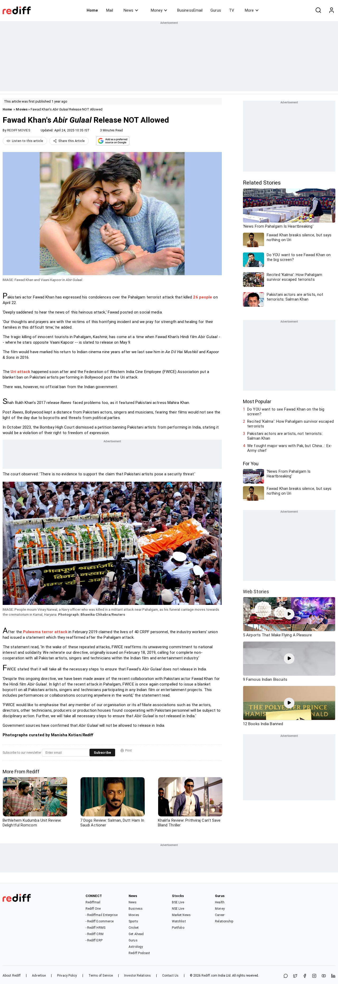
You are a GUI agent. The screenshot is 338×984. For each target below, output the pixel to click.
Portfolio (178, 928)
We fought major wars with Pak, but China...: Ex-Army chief (289, 448)
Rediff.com (209, 975)
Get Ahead (136, 934)
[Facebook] (305, 976)
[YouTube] (324, 976)
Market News (181, 915)
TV (231, 10)
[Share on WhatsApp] (286, 976)
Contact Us (170, 975)
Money (156, 10)
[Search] (318, 10)
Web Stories (256, 591)
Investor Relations (137, 975)
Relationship (224, 921)
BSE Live (178, 902)
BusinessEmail (190, 10)
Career (219, 915)
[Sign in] (331, 10)
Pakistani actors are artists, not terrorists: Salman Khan (285, 436)
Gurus (215, 10)
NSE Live (178, 909)
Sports (133, 921)
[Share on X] (295, 976)
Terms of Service (100, 975)
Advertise (39, 975)
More (249, 10)
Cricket (134, 928)
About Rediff (12, 975)
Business (136, 909)
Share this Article (71, 141)
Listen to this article (27, 141)
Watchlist (179, 921)
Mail (109, 10)
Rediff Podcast (139, 953)
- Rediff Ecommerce (100, 921)
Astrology (136, 947)
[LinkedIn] (333, 976)
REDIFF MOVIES (18, 130)
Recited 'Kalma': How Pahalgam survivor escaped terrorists (290, 424)
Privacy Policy (67, 975)
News (128, 10)
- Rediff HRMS (95, 928)
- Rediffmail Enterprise (102, 915)
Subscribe (102, 753)
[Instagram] (314, 976)
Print (128, 750)
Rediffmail (93, 902)
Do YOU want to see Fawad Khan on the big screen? (285, 411)
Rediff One (93, 909)
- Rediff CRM (95, 934)
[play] (289, 614)
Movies (21, 109)
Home (92, 10)
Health (219, 902)
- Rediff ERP (94, 940)
